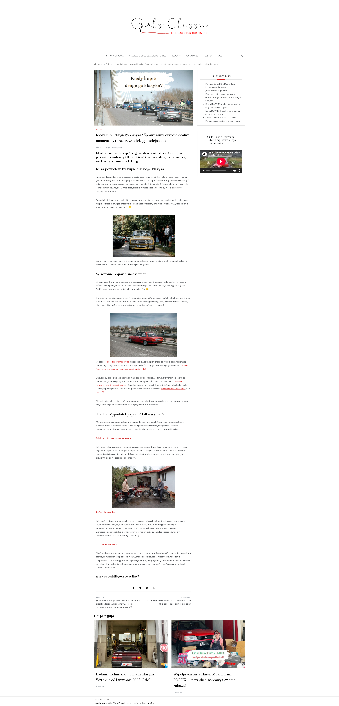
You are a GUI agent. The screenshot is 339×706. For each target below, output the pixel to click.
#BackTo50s (192, 56)
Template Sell (148, 703)
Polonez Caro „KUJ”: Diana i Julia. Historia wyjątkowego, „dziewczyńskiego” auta (220, 87)
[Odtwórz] (203, 170)
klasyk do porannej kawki (117, 361)
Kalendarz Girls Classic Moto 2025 (147, 56)
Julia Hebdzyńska (115, 148)
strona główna (115, 56)
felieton (208, 56)
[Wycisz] (234, 170)
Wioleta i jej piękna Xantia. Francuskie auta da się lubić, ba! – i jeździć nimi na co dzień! (168, 602)
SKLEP (220, 56)
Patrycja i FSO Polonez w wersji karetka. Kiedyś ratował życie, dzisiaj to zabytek (223, 97)
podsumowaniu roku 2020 (173, 388)
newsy (175, 56)
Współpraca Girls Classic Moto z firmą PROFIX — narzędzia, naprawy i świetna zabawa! (204, 680)
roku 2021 (101, 392)
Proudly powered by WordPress (109, 703)
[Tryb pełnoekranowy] (238, 170)
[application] (221, 161)
